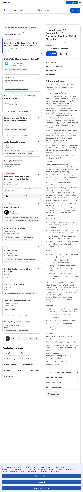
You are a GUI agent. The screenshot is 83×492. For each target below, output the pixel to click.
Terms (32, 471)
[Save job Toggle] (38, 40)
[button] (20, 44)
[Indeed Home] (6, 2)
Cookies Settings (41, 476)
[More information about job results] (23, 32)
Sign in (73, 3)
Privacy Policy (12, 471)
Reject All (41, 482)
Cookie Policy (22, 471)
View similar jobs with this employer (16, 89)
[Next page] (36, 338)
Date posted (6, 18)
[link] (51, 53)
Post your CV (8, 27)
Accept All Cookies (41, 488)
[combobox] (19, 10)
